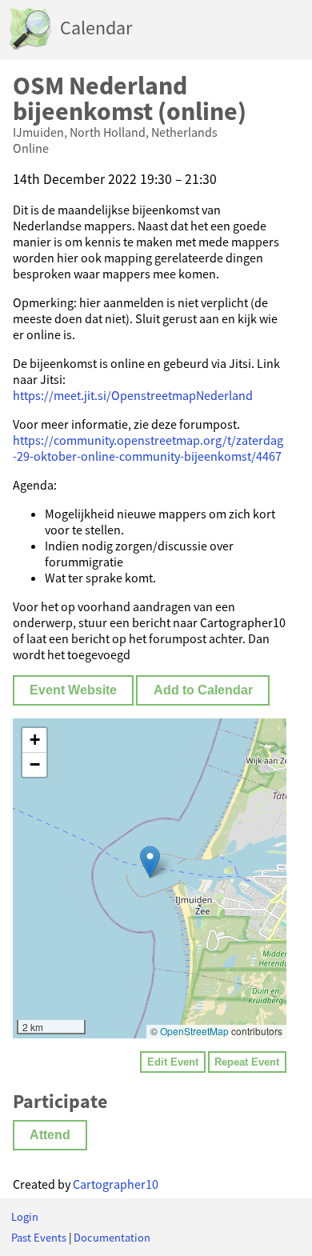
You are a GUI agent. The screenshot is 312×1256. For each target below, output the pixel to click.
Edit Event (172, 1062)
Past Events (38, 1237)
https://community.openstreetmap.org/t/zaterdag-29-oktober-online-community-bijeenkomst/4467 (148, 448)
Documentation (112, 1237)
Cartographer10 (115, 1184)
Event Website (73, 690)
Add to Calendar (203, 690)
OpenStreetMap (194, 1031)
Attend (50, 1135)
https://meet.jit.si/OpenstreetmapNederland (133, 395)
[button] (150, 862)
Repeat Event (246, 1062)
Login (24, 1217)
